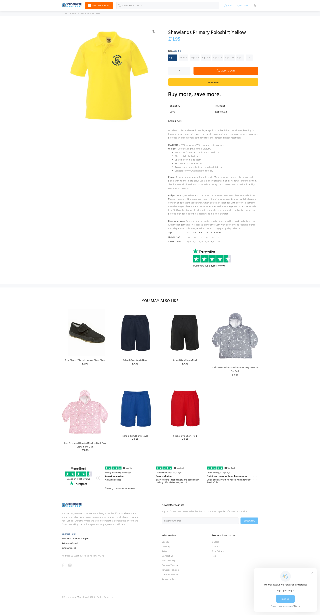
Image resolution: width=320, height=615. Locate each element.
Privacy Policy (169, 561)
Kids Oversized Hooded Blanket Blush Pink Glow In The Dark (85, 445)
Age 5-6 (195, 58)
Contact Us (167, 556)
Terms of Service (170, 565)
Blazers (215, 542)
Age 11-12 (229, 58)
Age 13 (240, 58)
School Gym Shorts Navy (135, 360)
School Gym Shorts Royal (135, 436)
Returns (165, 551)
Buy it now (213, 83)
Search (165, 542)
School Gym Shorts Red (185, 436)
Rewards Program (170, 570)
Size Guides (218, 551)
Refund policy (169, 579)
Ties (214, 556)
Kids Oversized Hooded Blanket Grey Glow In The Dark (235, 369)
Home (64, 13)
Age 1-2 (172, 58)
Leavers (216, 547)
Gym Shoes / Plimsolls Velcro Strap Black (85, 360)
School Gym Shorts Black (185, 360)
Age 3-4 (184, 58)
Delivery (166, 547)
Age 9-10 (217, 58)
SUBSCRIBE (249, 521)
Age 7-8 (206, 58)
